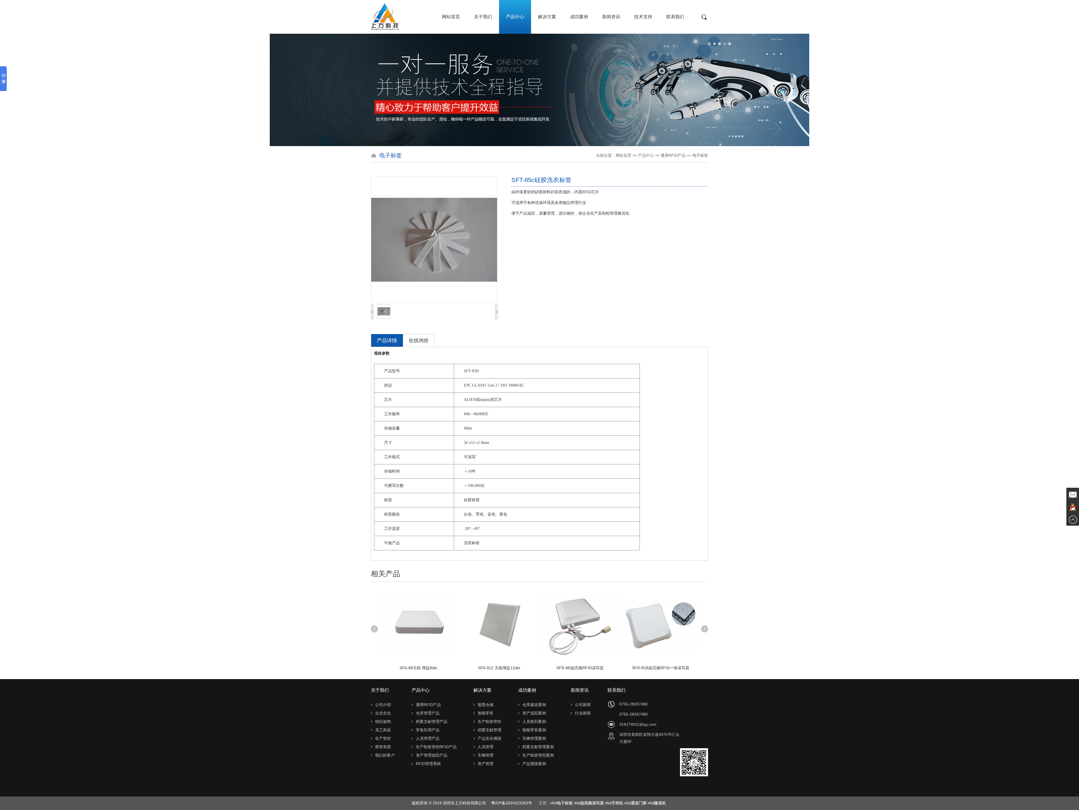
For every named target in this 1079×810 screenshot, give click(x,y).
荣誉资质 (383, 747)
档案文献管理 (489, 730)
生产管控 (383, 738)
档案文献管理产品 (431, 721)
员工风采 (383, 730)
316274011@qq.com (637, 724)
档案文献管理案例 (538, 747)
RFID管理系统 (428, 763)
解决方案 (547, 16)
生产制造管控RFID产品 (436, 747)
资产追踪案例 (534, 713)
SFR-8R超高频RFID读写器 (499, 668)
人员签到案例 (534, 721)
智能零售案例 (534, 730)
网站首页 (451, 16)
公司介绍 (383, 704)
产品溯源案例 (534, 763)
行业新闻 (583, 713)
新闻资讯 (611, 16)
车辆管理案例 (534, 738)
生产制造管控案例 (538, 755)
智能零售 (485, 713)
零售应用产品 (427, 730)
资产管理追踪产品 (431, 755)
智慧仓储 (485, 704)
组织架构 (383, 721)
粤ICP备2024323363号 (511, 803)
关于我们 (483, 16)
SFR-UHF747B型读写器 (661, 668)
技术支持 (643, 16)
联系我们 (675, 16)
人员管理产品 (427, 738)
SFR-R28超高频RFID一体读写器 (580, 668)
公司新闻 (583, 704)
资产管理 (485, 763)
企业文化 (383, 713)
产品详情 (387, 340)
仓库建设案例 (534, 704)
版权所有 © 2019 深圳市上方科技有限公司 (451, 803)
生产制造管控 (489, 721)
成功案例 (579, 16)
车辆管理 (485, 755)
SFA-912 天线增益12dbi (418, 668)
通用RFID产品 (673, 155)
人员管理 (485, 747)
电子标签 (700, 155)
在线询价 (419, 340)
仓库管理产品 (427, 713)
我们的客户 (385, 755)
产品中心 (515, 16)
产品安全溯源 (489, 738)
